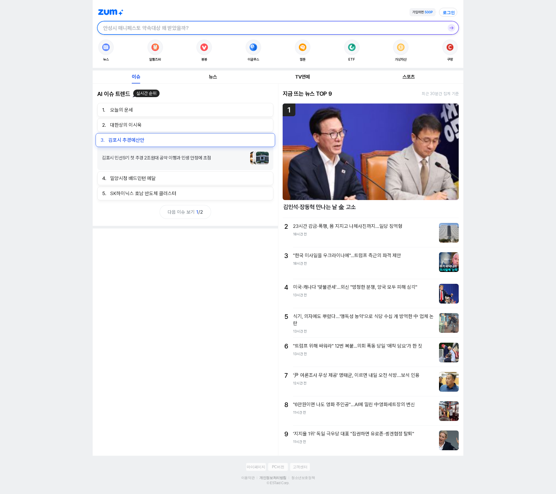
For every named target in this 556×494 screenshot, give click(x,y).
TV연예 (302, 77)
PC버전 (278, 467)
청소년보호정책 (303, 478)
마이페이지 (256, 467)
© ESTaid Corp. (278, 483)
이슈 (136, 77)
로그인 (449, 12)
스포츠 (409, 77)
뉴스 (213, 77)
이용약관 (248, 478)
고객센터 (300, 467)
